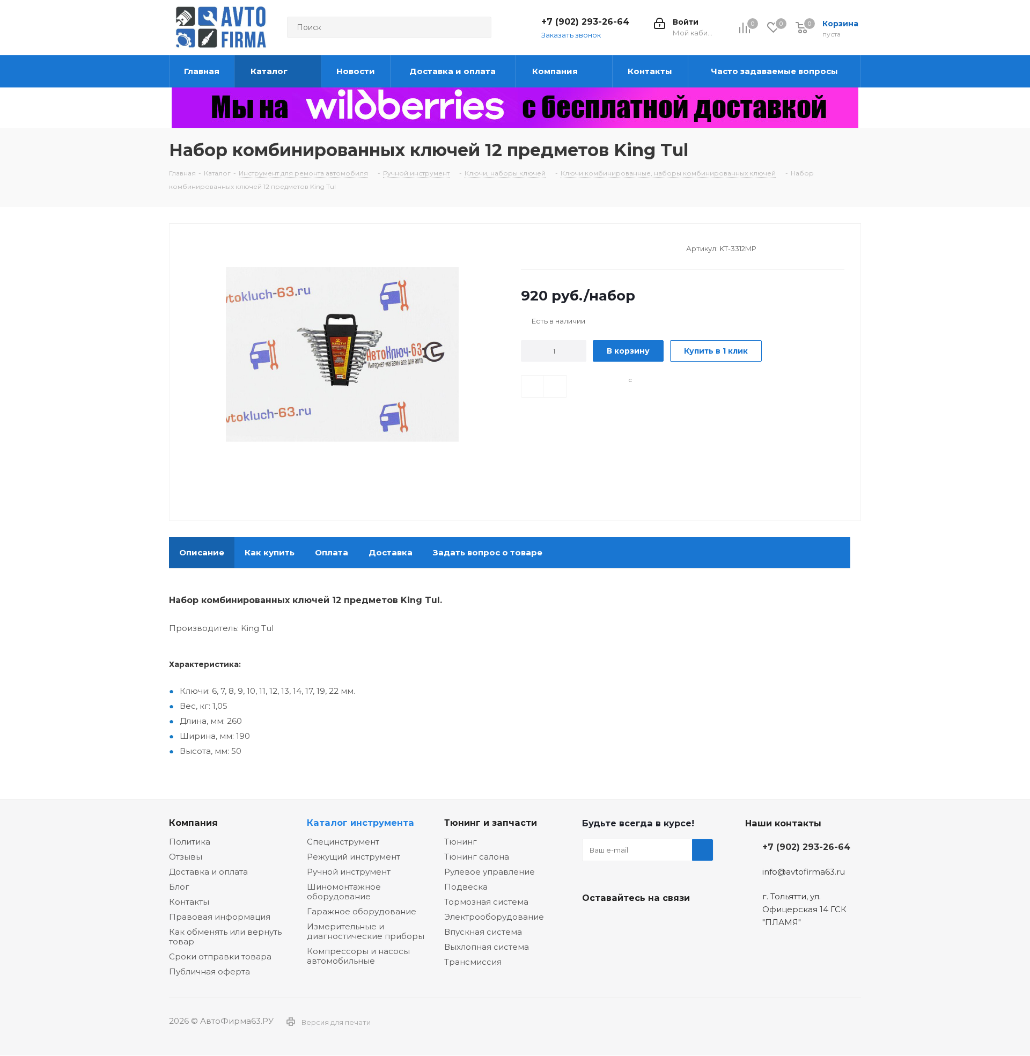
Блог (179, 887)
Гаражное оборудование (361, 911)
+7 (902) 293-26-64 (585, 22)
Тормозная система (486, 902)
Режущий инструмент (353, 857)
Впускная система (483, 932)
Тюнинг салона (476, 857)
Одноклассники (646, 923)
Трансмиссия (473, 962)
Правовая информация (219, 917)
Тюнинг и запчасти (490, 822)
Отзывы (185, 857)
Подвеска (466, 887)
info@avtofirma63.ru (803, 872)
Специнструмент (343, 842)
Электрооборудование (494, 917)
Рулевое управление (489, 872)
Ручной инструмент (349, 872)
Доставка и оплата (208, 872)
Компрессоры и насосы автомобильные (358, 956)
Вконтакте (593, 923)
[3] (546, 247)
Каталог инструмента (360, 822)
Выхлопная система (486, 947)
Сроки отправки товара (220, 956)
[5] (567, 247)
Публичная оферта (209, 971)
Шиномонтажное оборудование (344, 891)
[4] (556, 247)
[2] (536, 247)
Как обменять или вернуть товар (225, 937)
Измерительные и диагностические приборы (365, 931)
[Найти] (478, 27)
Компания (193, 822)
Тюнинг (460, 842)
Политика (189, 842)
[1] (526, 247)
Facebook (619, 923)
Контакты (189, 902)
